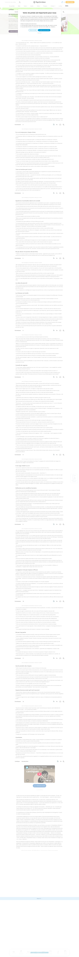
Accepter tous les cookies (44, 30)
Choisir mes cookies (33, 30)
